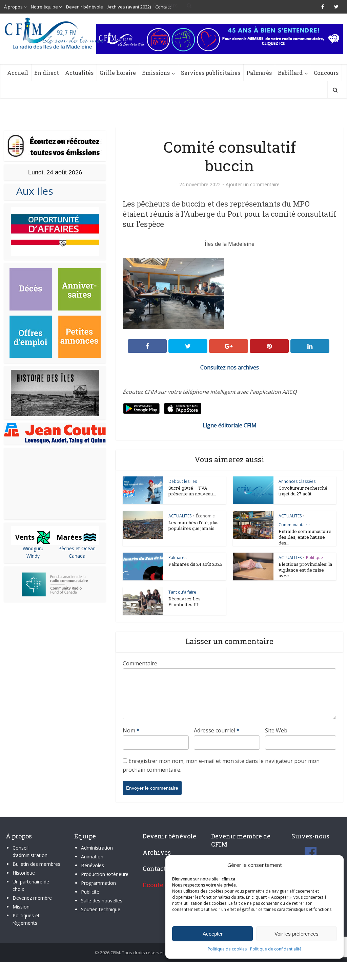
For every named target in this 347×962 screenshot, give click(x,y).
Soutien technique (100, 909)
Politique (314, 557)
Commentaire (140, 663)
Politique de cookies (227, 949)
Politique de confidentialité (276, 949)
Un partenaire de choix (31, 885)
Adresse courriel (217, 730)
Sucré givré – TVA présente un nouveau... (192, 491)
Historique (24, 873)
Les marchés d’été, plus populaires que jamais (193, 525)
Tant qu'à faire (182, 592)
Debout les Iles (182, 481)
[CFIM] (55, 33)
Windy (33, 556)
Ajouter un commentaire (253, 184)
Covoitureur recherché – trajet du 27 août (305, 491)
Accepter (213, 934)
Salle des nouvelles (101, 900)
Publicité (90, 892)
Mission (21, 906)
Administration (97, 848)
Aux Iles (32, 191)
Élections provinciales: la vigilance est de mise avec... (305, 570)
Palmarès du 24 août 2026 (195, 564)
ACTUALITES (179, 516)
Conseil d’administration (30, 851)
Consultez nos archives (229, 367)
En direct (46, 72)
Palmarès (259, 72)
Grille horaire (118, 72)
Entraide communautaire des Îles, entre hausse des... (305, 537)
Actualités (79, 72)
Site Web (276, 730)
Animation (92, 856)
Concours (326, 72)
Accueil (17, 72)
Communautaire (294, 525)
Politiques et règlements (26, 919)
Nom (131, 730)
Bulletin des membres (36, 864)
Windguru (33, 548)
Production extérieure (104, 874)
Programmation (98, 883)
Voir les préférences (296, 934)
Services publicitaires (210, 72)
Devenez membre (32, 898)
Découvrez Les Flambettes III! (184, 601)
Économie (205, 516)
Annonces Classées (297, 481)
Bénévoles (92, 865)
